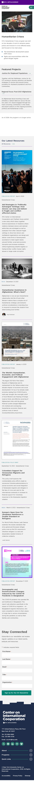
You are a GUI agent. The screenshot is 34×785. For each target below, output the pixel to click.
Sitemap (27, 776)
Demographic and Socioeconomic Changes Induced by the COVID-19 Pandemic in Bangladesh (13, 592)
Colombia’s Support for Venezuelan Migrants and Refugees (13, 473)
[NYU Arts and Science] (14, 2)
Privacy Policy (17, 776)
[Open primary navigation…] (30, 7)
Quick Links (6, 759)
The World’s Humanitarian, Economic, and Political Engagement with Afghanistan (15, 375)
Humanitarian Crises (8, 200)
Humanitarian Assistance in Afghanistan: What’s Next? (14, 291)
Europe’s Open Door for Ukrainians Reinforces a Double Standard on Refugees (12, 515)
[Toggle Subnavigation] (31, 750)
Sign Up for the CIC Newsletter (16, 693)
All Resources (6, 144)
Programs (5, 755)
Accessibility (6, 776)
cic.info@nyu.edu (11, 739)
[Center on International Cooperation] (7, 7)
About (4, 751)
